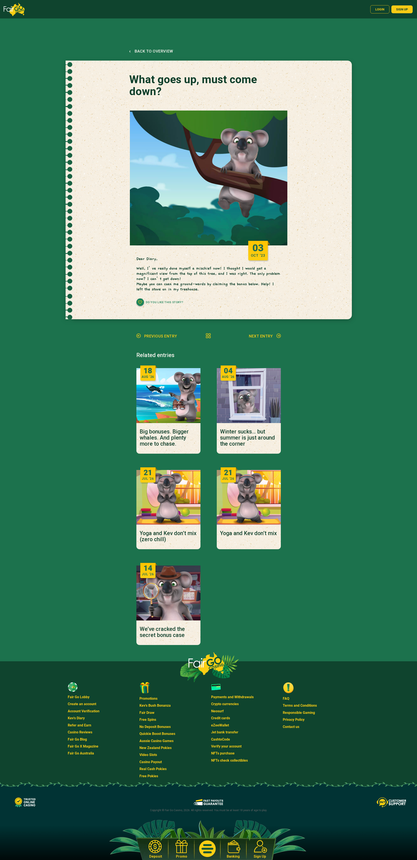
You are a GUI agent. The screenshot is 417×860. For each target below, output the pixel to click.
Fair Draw (146, 713)
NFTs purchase (223, 753)
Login (379, 9)
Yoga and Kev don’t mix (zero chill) (168, 536)
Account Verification (83, 711)
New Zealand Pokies (155, 748)
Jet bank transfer (224, 732)
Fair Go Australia (81, 753)
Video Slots (148, 755)
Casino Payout (150, 762)
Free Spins (147, 720)
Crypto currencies (225, 704)
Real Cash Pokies (153, 769)
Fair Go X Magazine (83, 746)
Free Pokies (148, 776)
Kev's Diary (76, 718)
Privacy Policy (293, 720)
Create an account (82, 704)
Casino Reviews (80, 732)
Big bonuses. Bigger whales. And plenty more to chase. (164, 438)
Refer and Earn (79, 725)
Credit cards (220, 718)
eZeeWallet (220, 725)
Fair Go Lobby (78, 697)
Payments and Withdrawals (232, 697)
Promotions (148, 698)
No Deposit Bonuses (155, 727)
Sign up (402, 9)
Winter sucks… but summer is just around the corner (247, 438)
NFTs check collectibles (229, 760)
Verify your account (226, 746)
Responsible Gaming (299, 713)
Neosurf (217, 711)
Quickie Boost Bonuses (157, 734)
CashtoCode (220, 739)
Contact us (291, 727)
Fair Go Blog (77, 739)
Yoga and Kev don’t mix (248, 533)
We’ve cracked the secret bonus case (162, 632)
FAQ (286, 698)
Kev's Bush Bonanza (155, 705)
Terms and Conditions (300, 705)
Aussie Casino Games (156, 741)
